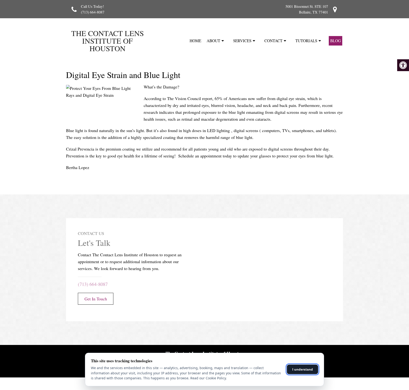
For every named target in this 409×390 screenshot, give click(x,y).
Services (242, 40)
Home (195, 40)
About (213, 40)
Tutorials (306, 40)
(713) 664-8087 (92, 11)
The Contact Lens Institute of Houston (107, 40)
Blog (335, 40)
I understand (302, 369)
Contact (273, 40)
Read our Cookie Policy (208, 378)
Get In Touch (95, 299)
